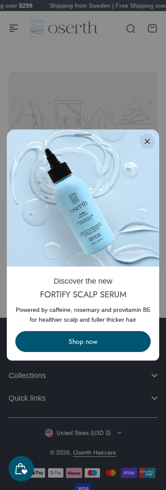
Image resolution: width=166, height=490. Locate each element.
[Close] (147, 141)
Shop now (83, 341)
